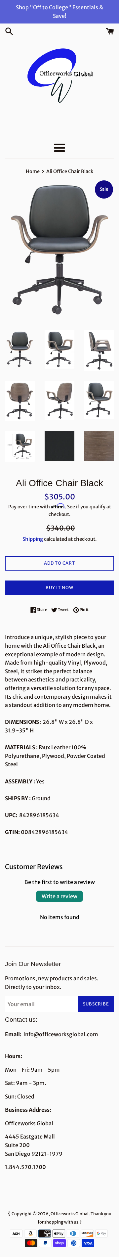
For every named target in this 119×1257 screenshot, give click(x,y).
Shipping (32, 539)
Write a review (59, 896)
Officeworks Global (70, 1213)
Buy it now (59, 587)
